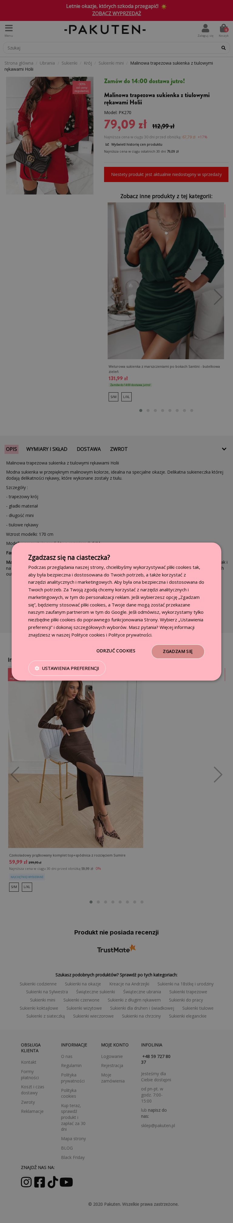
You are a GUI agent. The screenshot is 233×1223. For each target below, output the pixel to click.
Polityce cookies (88, 635)
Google (119, 612)
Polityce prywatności (129, 635)
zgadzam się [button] (178, 651)
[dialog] (116, 611)
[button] (67, 668)
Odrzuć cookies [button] (116, 651)
